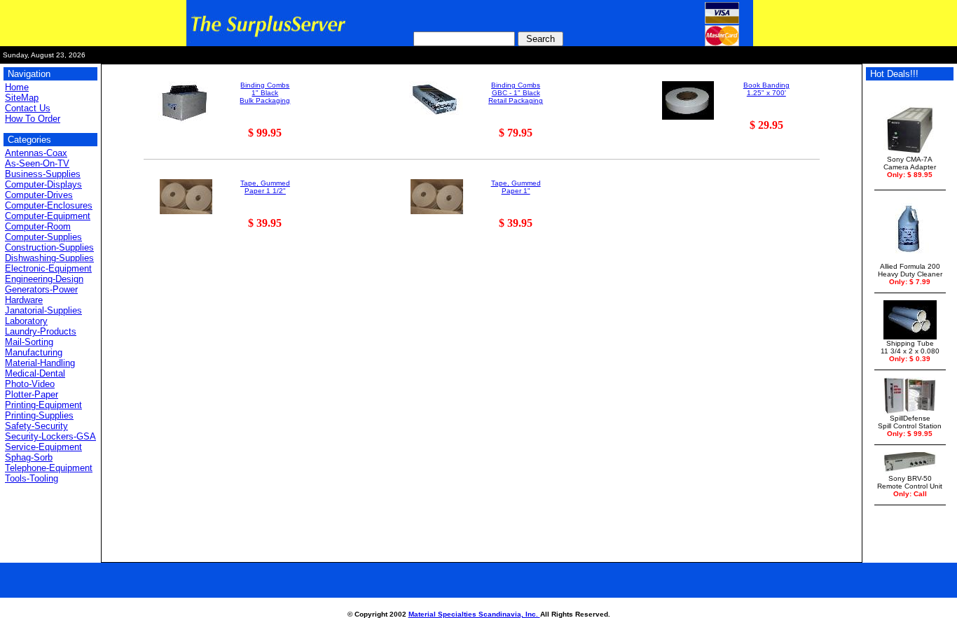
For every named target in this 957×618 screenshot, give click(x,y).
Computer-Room (38, 226)
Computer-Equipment (47, 216)
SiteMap (22, 97)
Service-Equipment (43, 447)
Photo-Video (30, 384)
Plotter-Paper (31, 394)
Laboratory (26, 321)
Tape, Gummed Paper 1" (516, 187)
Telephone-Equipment (48, 468)
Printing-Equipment (43, 405)
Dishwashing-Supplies (49, 258)
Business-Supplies (43, 174)
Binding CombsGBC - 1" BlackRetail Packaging (515, 92)
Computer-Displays (43, 184)
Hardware (24, 300)
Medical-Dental (35, 373)
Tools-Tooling (31, 478)
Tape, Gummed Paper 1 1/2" (265, 187)
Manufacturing (33, 352)
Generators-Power (41, 289)
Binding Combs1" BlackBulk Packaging (265, 92)
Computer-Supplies (43, 237)
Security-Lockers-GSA (50, 436)
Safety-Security (36, 426)
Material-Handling (40, 363)
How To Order (32, 118)
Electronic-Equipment (48, 268)
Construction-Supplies (49, 247)
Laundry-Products (40, 331)
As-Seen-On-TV (37, 163)
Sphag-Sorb (29, 457)
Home (17, 87)
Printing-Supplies (39, 415)
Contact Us (27, 108)
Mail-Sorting (29, 342)
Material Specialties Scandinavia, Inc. (474, 614)
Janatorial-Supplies (43, 310)
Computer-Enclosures (48, 205)
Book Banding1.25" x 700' (766, 89)
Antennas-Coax (36, 153)
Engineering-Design (44, 279)
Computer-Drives (39, 195)
